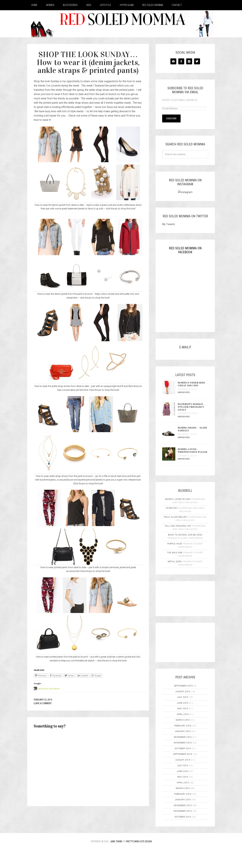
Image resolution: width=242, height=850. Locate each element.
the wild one (175, 552)
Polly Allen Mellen (175, 517)
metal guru (175, 561)
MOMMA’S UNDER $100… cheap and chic (192, 384)
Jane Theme (116, 841)
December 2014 (183, 737)
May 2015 (182, 708)
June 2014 (182, 771)
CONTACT (177, 5)
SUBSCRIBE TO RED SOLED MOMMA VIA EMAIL (185, 90)
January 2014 (183, 800)
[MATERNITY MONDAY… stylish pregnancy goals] (170, 409)
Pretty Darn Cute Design (139, 841)
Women (50, 5)
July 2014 (182, 765)
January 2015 (183, 731)
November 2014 (183, 743)
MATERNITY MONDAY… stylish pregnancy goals (192, 407)
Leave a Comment (43, 703)
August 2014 (182, 760)
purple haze (174, 544)
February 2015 (182, 726)
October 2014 (183, 748)
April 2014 (183, 783)
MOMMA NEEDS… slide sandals (192, 429)
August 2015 (182, 691)
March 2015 (183, 720)
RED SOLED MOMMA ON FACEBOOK (185, 250)
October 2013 (183, 817)
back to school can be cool (185, 535)
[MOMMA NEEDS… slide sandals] (170, 433)
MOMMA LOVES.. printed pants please (192, 450)
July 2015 (182, 697)
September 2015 (183, 686)
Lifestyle (105, 5)
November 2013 (183, 811)
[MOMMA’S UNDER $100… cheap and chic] (170, 388)
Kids (88, 5)
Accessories (70, 5)
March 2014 (183, 788)
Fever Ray (171, 508)
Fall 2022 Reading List (178, 526)
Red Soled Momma (152, 5)
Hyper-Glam (127, 5)
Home (34, 5)
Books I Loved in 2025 (178, 499)
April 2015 (183, 714)
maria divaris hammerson (49, 688)
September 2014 (182, 754)
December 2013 (183, 805)
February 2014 (182, 794)
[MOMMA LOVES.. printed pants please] (170, 454)
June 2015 (182, 703)
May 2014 (182, 777)
